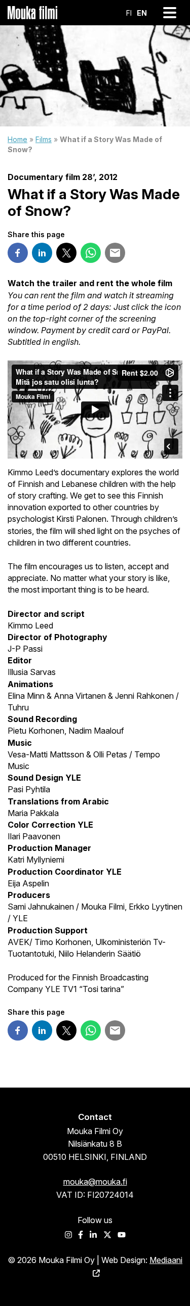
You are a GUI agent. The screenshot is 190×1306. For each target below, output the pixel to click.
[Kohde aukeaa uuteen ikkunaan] (18, 253)
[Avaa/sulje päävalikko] (169, 12)
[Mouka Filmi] (32, 12)
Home (17, 139)
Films (43, 139)
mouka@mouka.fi (95, 1182)
